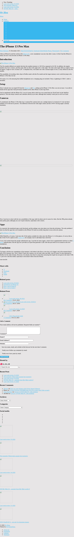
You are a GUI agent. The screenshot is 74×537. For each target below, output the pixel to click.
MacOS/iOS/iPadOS (27, 51)
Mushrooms (10, 29)
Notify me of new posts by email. (11, 353)
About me (6, 40)
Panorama (10, 32)
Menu (1, 16)
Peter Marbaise (4, 51)
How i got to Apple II (10, 286)
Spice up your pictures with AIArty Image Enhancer (25, 388)
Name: (2, 337)
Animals (9, 37)
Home (5, 19)
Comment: (3, 334)
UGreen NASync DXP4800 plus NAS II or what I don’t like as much (29, 390)
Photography (56, 51)
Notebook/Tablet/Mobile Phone (43, 51)
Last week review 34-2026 (11, 7)
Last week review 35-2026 (11, 4)
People (9, 35)
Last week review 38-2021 (11, 283)
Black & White (11, 26)
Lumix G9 (21, 237)
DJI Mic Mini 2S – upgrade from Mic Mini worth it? (18, 380)
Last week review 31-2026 (11, 381)
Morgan (6, 388)
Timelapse (10, 39)
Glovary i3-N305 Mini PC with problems (26, 392)
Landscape (10, 30)
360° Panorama (11, 34)
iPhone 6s (27, 88)
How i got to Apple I (9, 288)
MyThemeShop (10, 527)
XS (34, 88)
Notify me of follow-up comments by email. (14, 350)
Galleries (6, 21)
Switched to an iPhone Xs (11, 284)
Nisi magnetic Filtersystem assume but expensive (17, 377)
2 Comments (7, 317)
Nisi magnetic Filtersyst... (11, 5)
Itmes (8, 27)
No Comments (65, 51)
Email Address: (4, 340)
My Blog (4, 12)
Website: (2, 343)
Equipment (10, 42)
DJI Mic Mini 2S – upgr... (11, 8)
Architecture (10, 24)
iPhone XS (26, 54)
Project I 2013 (11, 22)
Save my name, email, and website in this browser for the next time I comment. (24, 347)
